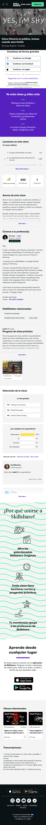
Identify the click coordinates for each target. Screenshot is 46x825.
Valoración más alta (9, 457)
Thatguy (13, 492)
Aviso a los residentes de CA (23, 817)
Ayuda (25, 805)
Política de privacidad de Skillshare (18, 84)
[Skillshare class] (15, 718)
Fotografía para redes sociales (14, 318)
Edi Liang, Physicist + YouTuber (13, 46)
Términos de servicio (31, 82)
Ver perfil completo (16, 299)
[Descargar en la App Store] (23, 680)
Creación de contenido (11, 313)
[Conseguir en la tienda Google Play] (23, 688)
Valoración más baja (23, 457)
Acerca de (10, 805)
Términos (23, 807)
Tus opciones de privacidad (21, 814)
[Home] (17, 4)
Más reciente (34, 457)
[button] (3, 4)
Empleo (18, 805)
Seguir (19, 236)
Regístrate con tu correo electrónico (23, 78)
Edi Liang (15, 236)
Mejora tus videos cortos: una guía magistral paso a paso (14, 733)
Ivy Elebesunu (7, 376)
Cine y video (33, 318)
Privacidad (33, 805)
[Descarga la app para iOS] (15, 791)
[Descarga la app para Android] (31, 791)
